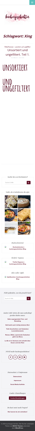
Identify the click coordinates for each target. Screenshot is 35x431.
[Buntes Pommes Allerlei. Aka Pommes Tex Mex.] (24, 228)
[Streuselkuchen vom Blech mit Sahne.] (11, 201)
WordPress (19, 428)
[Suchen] (29, 182)
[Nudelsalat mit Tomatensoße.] (11, 215)
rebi (14, 57)
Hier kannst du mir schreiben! (17, 412)
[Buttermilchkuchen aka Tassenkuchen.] (24, 215)
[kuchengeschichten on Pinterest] (20, 357)
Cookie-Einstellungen (17, 398)
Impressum (17, 380)
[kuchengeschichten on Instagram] (15, 357)
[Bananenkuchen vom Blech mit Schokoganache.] (11, 228)
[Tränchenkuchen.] (24, 201)
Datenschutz (17, 376)
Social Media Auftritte (17, 384)
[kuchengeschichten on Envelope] (24, 357)
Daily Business (9, 47)
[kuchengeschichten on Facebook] (11, 357)
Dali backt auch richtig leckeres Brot (17, 325)
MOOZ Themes (18, 426)
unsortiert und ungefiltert (22, 47)
